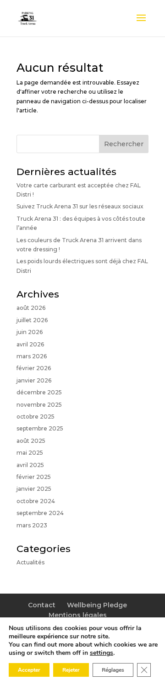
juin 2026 (29, 332)
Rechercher (123, 144)
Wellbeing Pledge (97, 605)
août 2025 (30, 440)
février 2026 (33, 368)
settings (101, 653)
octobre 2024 (35, 501)
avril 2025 (30, 465)
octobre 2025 (35, 416)
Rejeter (71, 670)
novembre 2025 (39, 404)
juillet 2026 (32, 320)
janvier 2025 (33, 488)
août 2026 (30, 307)
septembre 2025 (39, 428)
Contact (41, 605)
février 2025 (33, 476)
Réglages (113, 670)
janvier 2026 (33, 380)
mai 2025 (29, 452)
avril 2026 (30, 344)
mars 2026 (31, 356)
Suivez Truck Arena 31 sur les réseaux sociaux (79, 206)
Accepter (29, 670)
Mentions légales (78, 615)
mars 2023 (31, 525)
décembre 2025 (39, 392)
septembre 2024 (40, 513)
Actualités (30, 562)
